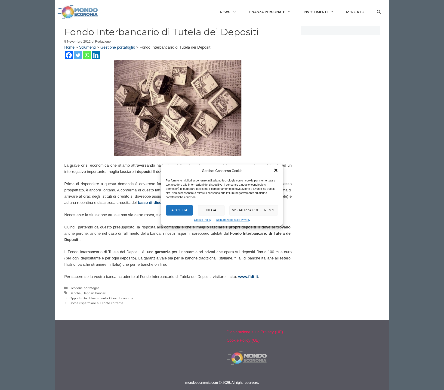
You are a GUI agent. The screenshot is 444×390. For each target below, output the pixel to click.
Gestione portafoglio (117, 47)
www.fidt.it (248, 277)
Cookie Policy (202, 220)
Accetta (179, 210)
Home (69, 47)
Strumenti (87, 47)
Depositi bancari (94, 293)
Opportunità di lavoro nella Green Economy (101, 298)
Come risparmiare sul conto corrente (96, 303)
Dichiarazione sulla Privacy (233, 220)
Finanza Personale (267, 12)
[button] (276, 171)
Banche (75, 293)
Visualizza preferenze (254, 210)
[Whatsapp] (87, 55)
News (225, 12)
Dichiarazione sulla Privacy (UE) (255, 332)
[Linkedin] (96, 55)
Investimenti (315, 12)
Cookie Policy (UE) (243, 340)
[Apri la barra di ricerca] (379, 12)
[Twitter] (78, 55)
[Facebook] (69, 55)
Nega (211, 210)
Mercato (355, 12)
